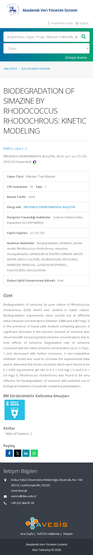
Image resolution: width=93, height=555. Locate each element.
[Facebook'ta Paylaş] (9, 453)
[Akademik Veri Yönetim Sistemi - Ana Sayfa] (13, 10)
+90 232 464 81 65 (22, 503)
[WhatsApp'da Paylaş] (34, 453)
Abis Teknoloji (41, 550)
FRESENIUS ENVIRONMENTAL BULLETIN (49, 207)
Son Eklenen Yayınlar (35, 68)
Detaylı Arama (76, 57)
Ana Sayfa (10, 68)
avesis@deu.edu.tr (24, 496)
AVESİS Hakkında (48, 534)
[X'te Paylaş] (17, 453)
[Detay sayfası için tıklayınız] (14, 410)
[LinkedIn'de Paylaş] (26, 453)
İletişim (68, 534)
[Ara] (84, 37)
